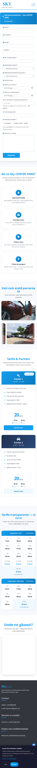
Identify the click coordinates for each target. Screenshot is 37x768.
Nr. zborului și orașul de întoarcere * (16, 100)
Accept (14, 764)
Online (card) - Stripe (21, 123)
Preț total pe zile (9, 112)
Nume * (6, 27)
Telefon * (7, 50)
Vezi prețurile (8, 21)
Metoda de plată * (10, 119)
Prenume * (7, 35)
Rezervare (11, 155)
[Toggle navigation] (33, 4)
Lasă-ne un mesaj (10, 133)
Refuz (5, 764)
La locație (7, 123)
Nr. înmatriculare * (10, 57)
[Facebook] (34, 745)
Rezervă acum (18, 428)
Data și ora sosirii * (10, 85)
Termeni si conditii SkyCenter (10, 722)
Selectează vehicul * (11, 65)
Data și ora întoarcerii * (12, 92)
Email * (6, 42)
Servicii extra (8, 80)
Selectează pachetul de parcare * (15, 73)
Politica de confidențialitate (9, 759)
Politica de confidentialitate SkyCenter (13, 735)
